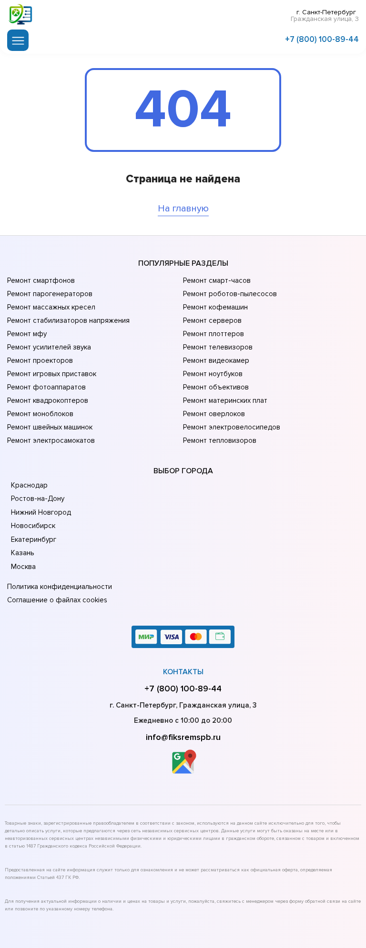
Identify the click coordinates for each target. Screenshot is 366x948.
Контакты (183, 672)
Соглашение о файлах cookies (57, 600)
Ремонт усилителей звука (49, 347)
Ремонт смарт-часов (217, 280)
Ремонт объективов (216, 387)
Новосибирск (33, 525)
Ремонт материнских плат (225, 400)
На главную (183, 208)
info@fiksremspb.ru (183, 737)
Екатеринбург (33, 539)
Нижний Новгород (41, 512)
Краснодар (29, 485)
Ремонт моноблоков (40, 413)
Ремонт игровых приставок (51, 373)
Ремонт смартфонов (41, 280)
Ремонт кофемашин (215, 307)
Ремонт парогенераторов (49, 293)
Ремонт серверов (212, 320)
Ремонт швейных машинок (49, 427)
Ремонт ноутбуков (213, 373)
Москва (23, 566)
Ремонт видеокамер (216, 360)
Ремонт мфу (27, 333)
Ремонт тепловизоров (219, 440)
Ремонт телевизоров (218, 347)
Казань (22, 553)
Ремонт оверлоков (214, 413)
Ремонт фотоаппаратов (46, 387)
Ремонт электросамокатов (51, 440)
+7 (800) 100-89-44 (322, 39)
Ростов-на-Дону (37, 498)
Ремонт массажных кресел (51, 307)
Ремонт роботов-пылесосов (230, 293)
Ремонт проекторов (40, 360)
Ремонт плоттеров (213, 333)
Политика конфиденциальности (59, 586)
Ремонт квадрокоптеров (47, 400)
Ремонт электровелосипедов (231, 427)
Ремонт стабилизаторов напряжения (68, 320)
